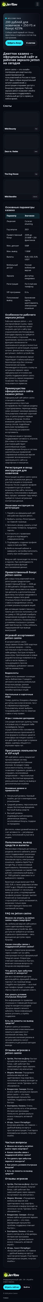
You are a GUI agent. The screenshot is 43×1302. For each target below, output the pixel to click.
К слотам (30, 43)
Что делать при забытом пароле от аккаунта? (18, 1159)
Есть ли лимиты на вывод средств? (18, 1172)
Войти (27, 1287)
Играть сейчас (12, 1287)
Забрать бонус (14, 43)
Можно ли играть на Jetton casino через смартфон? (19, 1147)
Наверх (5, 1298)
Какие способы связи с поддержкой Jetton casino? (18, 1153)
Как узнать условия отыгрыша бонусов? (21, 1166)
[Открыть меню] (37, 4)
